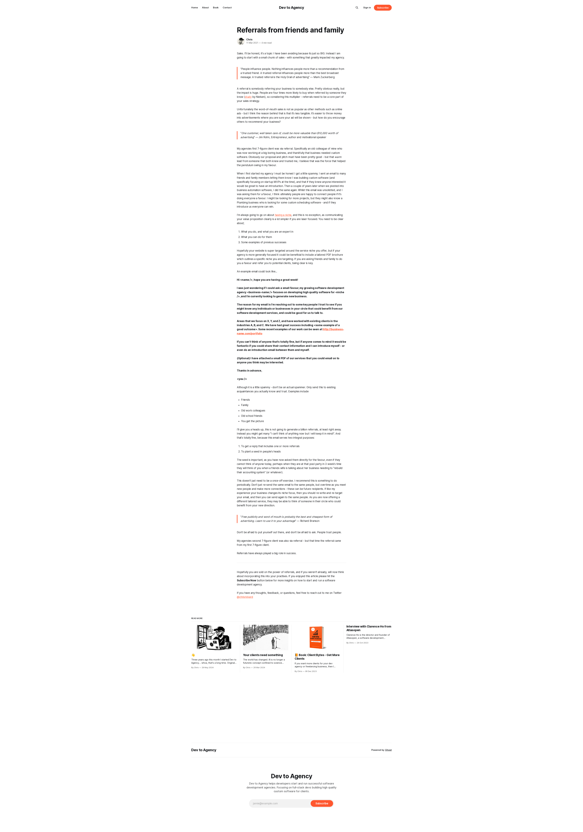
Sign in (367, 7)
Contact (227, 7)
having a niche (283, 215)
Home (194, 7)
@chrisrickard (245, 596)
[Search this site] (357, 7)
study (248, 96)
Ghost (388, 749)
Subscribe (383, 7)
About (205, 7)
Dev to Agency (291, 7)
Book (215, 7)
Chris (249, 39)
